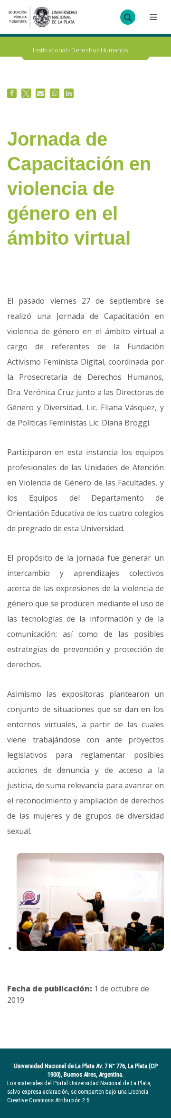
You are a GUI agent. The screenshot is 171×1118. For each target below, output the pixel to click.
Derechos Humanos (99, 50)
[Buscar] (127, 17)
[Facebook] (12, 93)
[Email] (40, 93)
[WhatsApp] (54, 93)
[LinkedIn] (69, 93)
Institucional (50, 50)
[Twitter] (26, 93)
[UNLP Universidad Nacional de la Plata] (42, 17)
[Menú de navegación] (152, 17)
